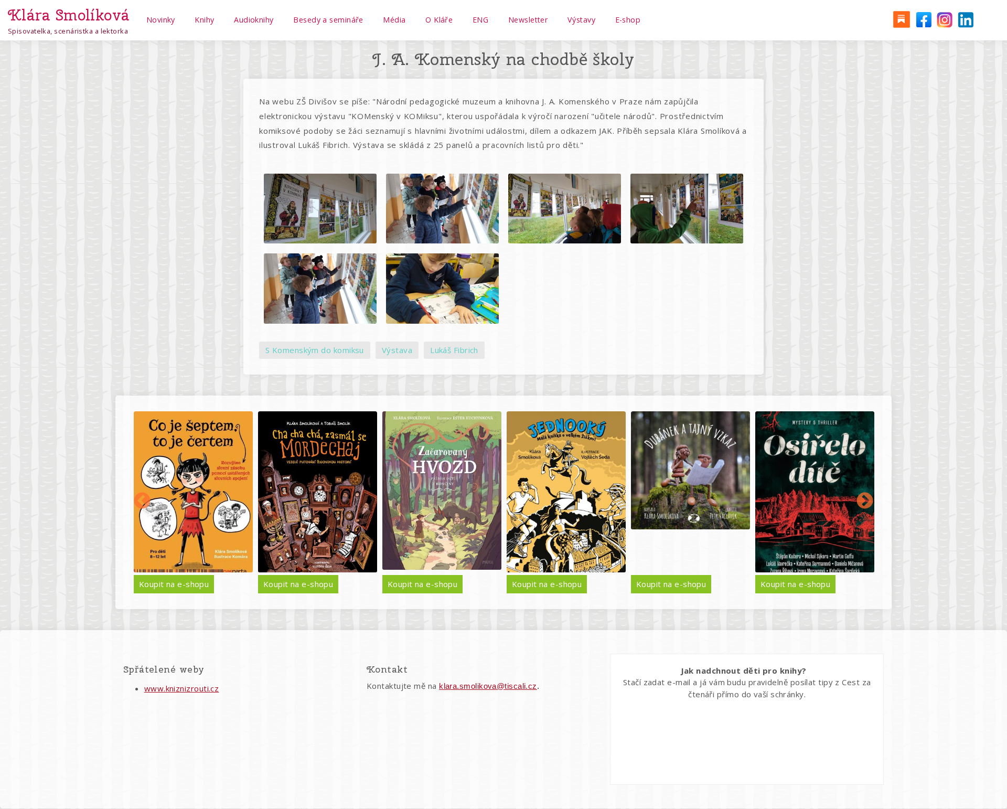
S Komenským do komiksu (314, 350)
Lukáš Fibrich (454, 350)
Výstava (397, 350)
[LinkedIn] (965, 18)
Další (865, 502)
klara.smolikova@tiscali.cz (488, 686)
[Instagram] (944, 18)
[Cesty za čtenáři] (901, 18)
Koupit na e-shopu (174, 584)
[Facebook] (922, 18)
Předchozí (142, 502)
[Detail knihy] (193, 491)
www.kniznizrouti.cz (181, 688)
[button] (320, 209)
